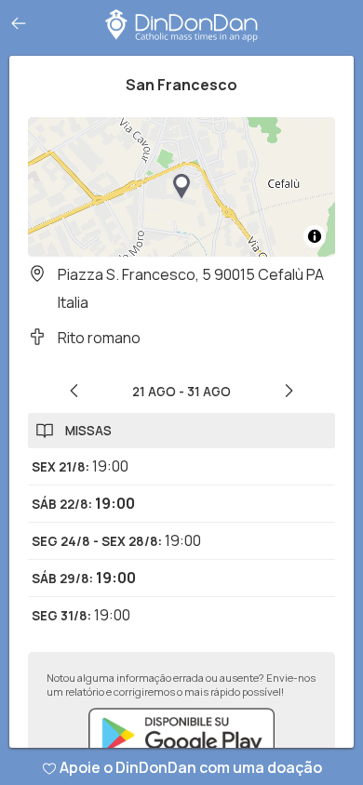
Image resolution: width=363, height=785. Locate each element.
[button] (181, 187)
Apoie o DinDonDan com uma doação (191, 767)
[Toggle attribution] (314, 236)
